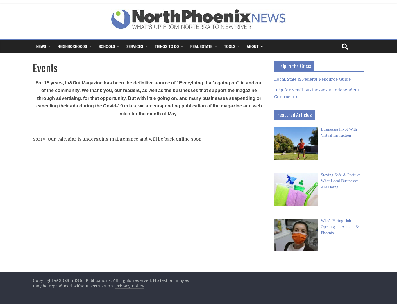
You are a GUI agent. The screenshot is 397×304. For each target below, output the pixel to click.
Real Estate (201, 46)
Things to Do (167, 46)
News (41, 46)
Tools (229, 46)
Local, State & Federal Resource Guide (312, 79)
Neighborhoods (72, 46)
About (253, 46)
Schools (107, 46)
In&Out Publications (90, 280)
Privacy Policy (129, 286)
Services (134, 46)
